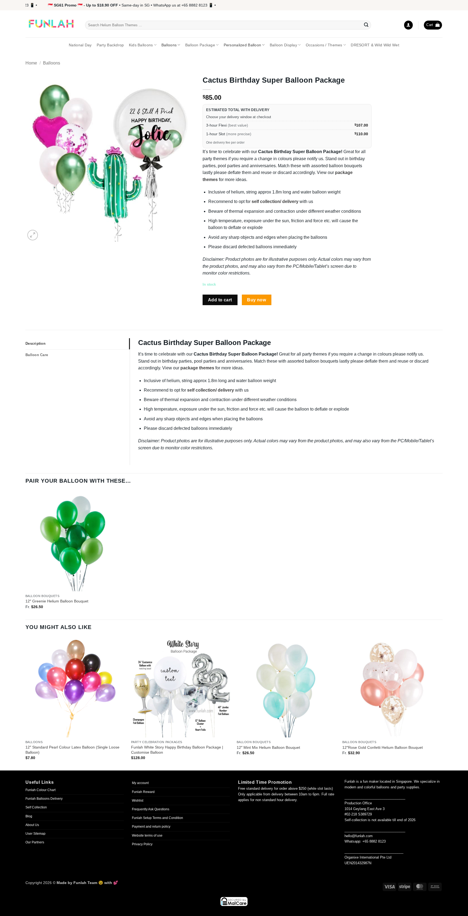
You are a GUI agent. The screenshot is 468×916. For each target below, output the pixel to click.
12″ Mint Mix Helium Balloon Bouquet (268, 747)
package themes (197, 368)
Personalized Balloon (242, 45)
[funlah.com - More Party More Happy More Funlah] (51, 24)
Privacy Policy (142, 844)
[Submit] (366, 25)
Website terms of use (147, 835)
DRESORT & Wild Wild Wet (375, 45)
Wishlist (137, 800)
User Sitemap (35, 834)
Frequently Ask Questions (150, 809)
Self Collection (36, 807)
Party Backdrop (110, 45)
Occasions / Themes (324, 45)
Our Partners (34, 842)
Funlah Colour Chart (40, 790)
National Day (80, 45)
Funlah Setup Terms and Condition (157, 818)
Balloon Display (283, 45)
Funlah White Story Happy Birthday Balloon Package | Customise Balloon (177, 749)
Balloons (169, 45)
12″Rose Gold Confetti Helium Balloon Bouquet (382, 747)
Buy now (256, 300)
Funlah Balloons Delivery (44, 799)
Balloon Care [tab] (36, 355)
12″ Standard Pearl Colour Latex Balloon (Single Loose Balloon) (72, 749)
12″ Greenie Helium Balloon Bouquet (56, 601)
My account (140, 783)
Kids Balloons (141, 45)
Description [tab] (35, 343)
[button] (408, 25)
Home (31, 63)
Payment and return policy (151, 826)
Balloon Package (200, 45)
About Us (32, 825)
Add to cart (220, 300)
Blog (28, 816)
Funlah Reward (143, 792)
